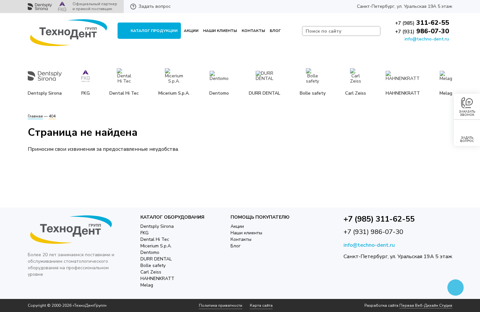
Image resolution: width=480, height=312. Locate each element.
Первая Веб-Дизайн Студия (425, 305)
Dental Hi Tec (154, 239)
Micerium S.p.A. (156, 246)
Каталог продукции (154, 30)
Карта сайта (261, 305)
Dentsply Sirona (157, 226)
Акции (191, 30)
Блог (275, 30)
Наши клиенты (220, 30)
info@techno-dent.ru (427, 39)
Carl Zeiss (150, 272)
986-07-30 (422, 31)
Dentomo (149, 252)
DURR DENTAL (156, 259)
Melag (146, 285)
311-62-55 (422, 22)
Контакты (253, 30)
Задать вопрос (154, 6)
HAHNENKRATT (157, 278)
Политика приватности (220, 305)
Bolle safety (153, 265)
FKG (144, 233)
